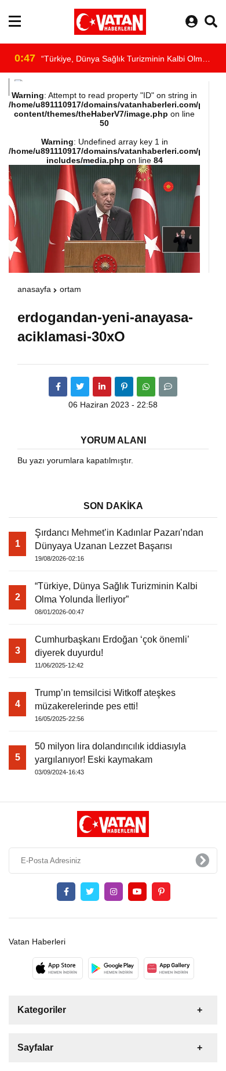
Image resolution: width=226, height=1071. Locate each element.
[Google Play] (113, 968)
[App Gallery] (169, 968)
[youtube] (137, 891)
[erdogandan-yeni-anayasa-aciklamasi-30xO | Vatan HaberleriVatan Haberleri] (110, 22)
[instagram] (113, 891)
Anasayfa (34, 289)
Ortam (70, 289)
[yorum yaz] (168, 386)
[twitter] (80, 386)
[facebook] (58, 386)
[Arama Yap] (211, 22)
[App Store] (57, 968)
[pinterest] (124, 386)
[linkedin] (102, 386)
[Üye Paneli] (191, 22)
